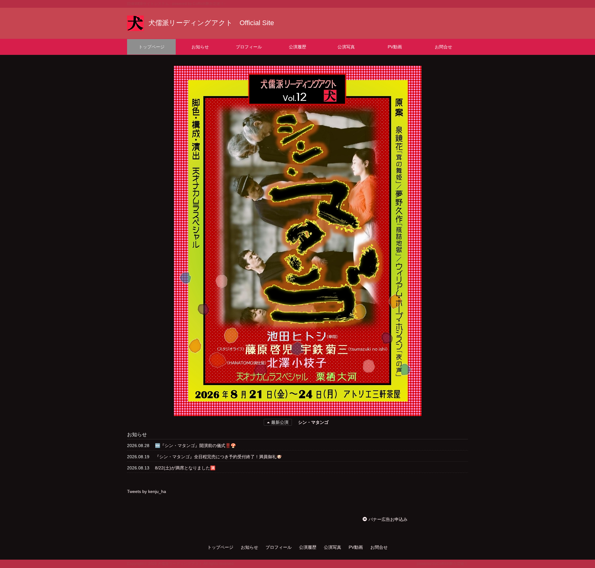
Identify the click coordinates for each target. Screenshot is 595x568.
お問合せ (443, 46)
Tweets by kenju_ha (146, 491)
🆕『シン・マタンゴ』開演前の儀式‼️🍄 (195, 445)
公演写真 (346, 46)
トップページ (152, 46)
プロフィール (249, 46)
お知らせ (200, 46)
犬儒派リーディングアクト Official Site (211, 23)
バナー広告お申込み (388, 519)
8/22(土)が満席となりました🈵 (185, 467)
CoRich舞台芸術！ (452, 563)
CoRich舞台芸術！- (209, 4)
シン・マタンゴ (313, 422)
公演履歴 (297, 46)
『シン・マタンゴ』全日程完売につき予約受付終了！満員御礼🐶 (218, 456)
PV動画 (395, 46)
